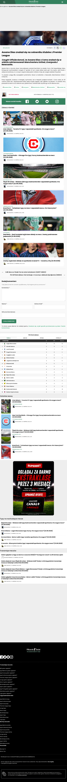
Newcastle (51, 87)
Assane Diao (7, 87)
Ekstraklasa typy (4, 717)
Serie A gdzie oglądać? (6, 682)
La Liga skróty (3, 734)
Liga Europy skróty (4, 730)
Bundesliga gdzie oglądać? (7, 684)
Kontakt (28, 757)
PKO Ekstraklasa (33, 335)
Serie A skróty (3, 736)
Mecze (25, 338)
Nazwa (4, 304)
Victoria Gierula (14, 94)
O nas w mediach (10, 757)
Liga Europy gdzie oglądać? (7, 673)
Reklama (32, 757)
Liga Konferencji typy (5, 701)
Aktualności (6, 48)
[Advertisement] (33, 19)
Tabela (8, 338)
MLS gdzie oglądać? (5, 668)
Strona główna (4, 6)
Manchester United (38, 87)
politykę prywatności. (22, 775)
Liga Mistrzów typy (4, 699)
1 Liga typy (2, 719)
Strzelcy (58, 338)
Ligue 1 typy (3, 715)
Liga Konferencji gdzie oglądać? (8, 675)
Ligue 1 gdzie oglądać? (6, 686)
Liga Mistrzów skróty (5, 725)
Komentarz (6, 287)
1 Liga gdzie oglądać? (5, 693)
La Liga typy (3, 708)
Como (17, 87)
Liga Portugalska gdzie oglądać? (8, 689)
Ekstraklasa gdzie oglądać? (7, 691)
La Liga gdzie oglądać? (6, 680)
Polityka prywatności (20, 757)
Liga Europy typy (4, 703)
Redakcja (3, 757)
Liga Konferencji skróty (6, 727)
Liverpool (26, 87)
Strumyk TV (3, 749)
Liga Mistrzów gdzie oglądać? (8, 670)
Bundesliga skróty (4, 739)
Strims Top (3, 751)
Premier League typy (5, 706)
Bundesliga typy (4, 712)
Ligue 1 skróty (3, 741)
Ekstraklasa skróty (4, 743)
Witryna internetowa (8, 312)
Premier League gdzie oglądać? (8, 677)
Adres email (38, 304)
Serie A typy (3, 710)
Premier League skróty (6, 732)
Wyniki (42, 338)
